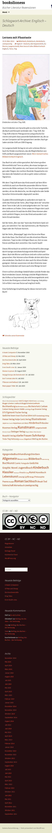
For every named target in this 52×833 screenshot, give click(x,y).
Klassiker (45, 423)
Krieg (27, 473)
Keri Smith (10, 423)
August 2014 (9, 721)
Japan (4, 423)
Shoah (40, 481)
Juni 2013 (8, 773)
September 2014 (11, 717)
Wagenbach (28, 439)
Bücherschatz (34, 406)
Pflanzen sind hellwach (10, 382)
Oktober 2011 (10, 810)
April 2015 (8, 691)
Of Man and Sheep (9, 356)
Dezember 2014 (10, 706)
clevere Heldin (19, 409)
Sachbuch (30, 481)
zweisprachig (7, 44)
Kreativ (22, 472)
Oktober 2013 (10, 758)
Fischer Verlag (21, 412)
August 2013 (9, 766)
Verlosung (15, 439)
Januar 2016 (9, 673)
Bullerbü (25, 406)
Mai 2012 (8, 799)
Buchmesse (19, 406)
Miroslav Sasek (6, 432)
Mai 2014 (8, 732)
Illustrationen (38, 419)
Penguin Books (29, 432)
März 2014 (8, 740)
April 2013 (8, 780)
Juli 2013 (8, 769)
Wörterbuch (40, 41)
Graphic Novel (10, 467)
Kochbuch (16, 473)
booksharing (45, 459)
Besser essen (23, 459)
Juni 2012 (8, 795)
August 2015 (9, 677)
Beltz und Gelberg (39, 401)
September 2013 (11, 762)
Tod (45, 481)
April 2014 (8, 736)
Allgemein (9, 458)
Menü (4, 12)
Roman (19, 481)
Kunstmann (26, 427)
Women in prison (8, 371)
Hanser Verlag (8, 419)
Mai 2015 (8, 688)
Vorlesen (21, 439)
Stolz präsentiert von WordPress (33, 828)
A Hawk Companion (9, 352)
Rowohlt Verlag (9, 435)
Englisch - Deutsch (23, 44)
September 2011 (11, 814)
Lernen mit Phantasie (16, 37)
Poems (5, 481)
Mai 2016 (8, 662)
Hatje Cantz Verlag (23, 419)
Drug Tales (6, 363)
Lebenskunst (10, 476)
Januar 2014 (9, 747)
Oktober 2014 (10, 714)
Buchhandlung (8, 406)
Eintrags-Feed (10, 551)
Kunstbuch (41, 472)
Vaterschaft (7, 485)
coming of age (29, 409)
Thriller (4, 439)
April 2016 (8, 665)
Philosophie (39, 477)
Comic (18, 463)
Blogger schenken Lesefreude (11, 403)
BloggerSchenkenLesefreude (31, 403)
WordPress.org (10, 558)
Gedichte (34, 463)
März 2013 (8, 784)
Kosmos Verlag (9, 427)
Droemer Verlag (41, 409)
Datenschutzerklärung (10, 828)
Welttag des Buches (40, 439)
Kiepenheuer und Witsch (21, 423)
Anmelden (8, 547)
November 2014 (10, 710)
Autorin (31, 401)
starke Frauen (24, 435)
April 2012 (8, 803)
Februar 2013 (9, 788)
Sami (6, 631)
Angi (6, 625)
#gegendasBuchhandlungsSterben (21, 454)
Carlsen (44, 406)
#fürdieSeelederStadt (12, 401)
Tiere (11, 49)
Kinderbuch (31, 41)
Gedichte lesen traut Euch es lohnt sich (19, 415)
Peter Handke (37, 432)
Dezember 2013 (10, 751)
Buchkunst (8, 463)
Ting (15, 49)
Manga (31, 477)
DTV (4, 412)
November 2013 (10, 754)
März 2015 (8, 695)
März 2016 (8, 669)
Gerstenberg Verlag (43, 416)
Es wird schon (15, 615)
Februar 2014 (9, 743)
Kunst (32, 472)
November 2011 (10, 806)
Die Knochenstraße (9, 360)
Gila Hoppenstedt (36, 44)
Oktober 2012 (10, 792)
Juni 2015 (8, 684)
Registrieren (9, 543)
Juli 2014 (8, 725)
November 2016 (10, 658)
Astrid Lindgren (24, 401)
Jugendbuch (25, 467)
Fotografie (25, 463)
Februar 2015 (9, 699)
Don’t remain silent (9, 378)
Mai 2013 (8, 777)
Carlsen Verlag (7, 409)
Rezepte (11, 482)
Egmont (10, 412)
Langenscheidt (13, 46)
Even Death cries (8, 367)
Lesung (21, 477)
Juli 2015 (8, 680)
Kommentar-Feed (11, 554)
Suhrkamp (38, 435)
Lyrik (27, 476)
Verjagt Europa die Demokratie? (13, 375)
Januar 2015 (9, 703)
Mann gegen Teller (9, 386)
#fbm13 (4, 401)
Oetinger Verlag (18, 431)
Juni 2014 (8, 728)
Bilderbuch (22, 41)
